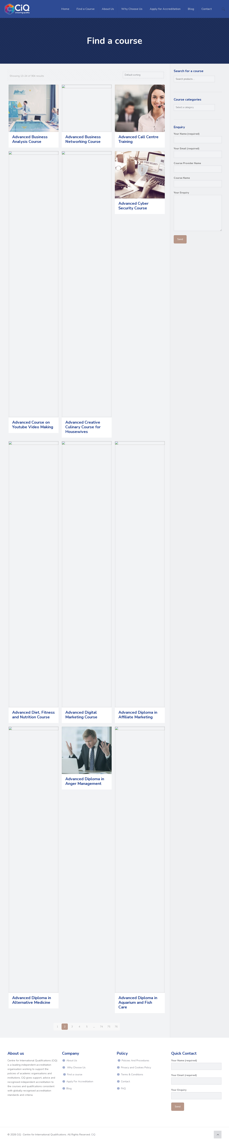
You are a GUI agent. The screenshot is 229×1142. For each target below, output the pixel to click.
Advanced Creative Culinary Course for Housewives (83, 427)
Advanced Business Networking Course (83, 139)
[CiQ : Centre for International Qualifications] (18, 9)
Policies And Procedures (135, 1060)
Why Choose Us (76, 1067)
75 (108, 1026)
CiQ (93, 1134)
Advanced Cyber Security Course (133, 206)
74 (101, 1026)
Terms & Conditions (131, 1074)
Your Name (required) (186, 134)
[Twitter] (199, 1134)
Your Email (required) (186, 148)
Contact (125, 1081)
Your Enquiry (181, 192)
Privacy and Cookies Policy (135, 1067)
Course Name (182, 178)
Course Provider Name (187, 163)
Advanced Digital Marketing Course (81, 715)
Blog (69, 1088)
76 (116, 1026)
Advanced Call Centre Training (138, 139)
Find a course (74, 1074)
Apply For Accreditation (79, 1081)
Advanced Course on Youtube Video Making (32, 425)
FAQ (123, 1088)
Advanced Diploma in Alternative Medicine (31, 1000)
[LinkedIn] (203, 1134)
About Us (71, 1060)
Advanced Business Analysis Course (30, 139)
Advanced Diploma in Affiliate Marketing (137, 715)
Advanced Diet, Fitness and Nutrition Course (33, 715)
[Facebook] (194, 1134)
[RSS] (208, 1134)
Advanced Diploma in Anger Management (84, 781)
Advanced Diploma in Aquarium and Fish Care (137, 1002)
